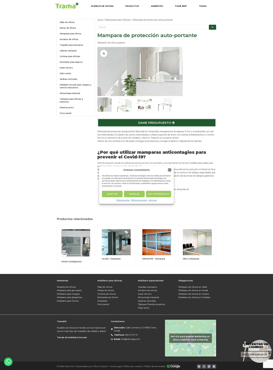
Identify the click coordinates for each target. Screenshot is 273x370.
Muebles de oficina (66, 287)
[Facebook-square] (214, 366)
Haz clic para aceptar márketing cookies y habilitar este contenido (190, 338)
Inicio (100, 19)
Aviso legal (116, 366)
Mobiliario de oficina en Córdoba (194, 297)
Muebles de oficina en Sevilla (71, 328)
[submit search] (212, 27)
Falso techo (65, 73)
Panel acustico (67, 107)
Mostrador (102, 301)
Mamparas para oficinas (118, 19)
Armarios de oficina (69, 39)
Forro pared (65, 113)
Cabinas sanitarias (68, 50)
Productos (132, 6)
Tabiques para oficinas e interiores (71, 100)
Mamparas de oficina (107, 297)
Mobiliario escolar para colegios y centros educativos (75, 86)
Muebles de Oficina (102, 6)
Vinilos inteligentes (71, 261)
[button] (169, 170)
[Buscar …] (152, 27)
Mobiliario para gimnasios (69, 290)
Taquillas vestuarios (147, 287)
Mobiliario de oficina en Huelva (193, 294)
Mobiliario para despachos (69, 297)
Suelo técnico (144, 294)
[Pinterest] (199, 366)
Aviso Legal (152, 200)
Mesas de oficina (68, 28)
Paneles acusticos (156, 304)
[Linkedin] (209, 366)
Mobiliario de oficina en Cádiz (192, 287)
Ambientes (157, 6)
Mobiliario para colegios (68, 294)
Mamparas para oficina (70, 33)
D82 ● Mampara (191, 258)
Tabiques (142, 304)
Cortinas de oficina (106, 294)
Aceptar (112, 194)
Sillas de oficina (67, 22)
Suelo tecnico (66, 67)
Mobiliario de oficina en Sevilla (193, 290)
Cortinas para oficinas (70, 56)
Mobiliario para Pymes (68, 301)
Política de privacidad (139, 200)
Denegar (134, 194)
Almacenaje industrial (70, 93)
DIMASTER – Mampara (153, 258)
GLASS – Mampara (111, 258)
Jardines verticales (68, 79)
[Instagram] (204, 366)
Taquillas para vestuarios (71, 45)
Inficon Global (100, 366)
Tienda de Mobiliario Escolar (72, 337)
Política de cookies (123, 200)
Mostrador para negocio (71, 62)
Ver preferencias (158, 194)
